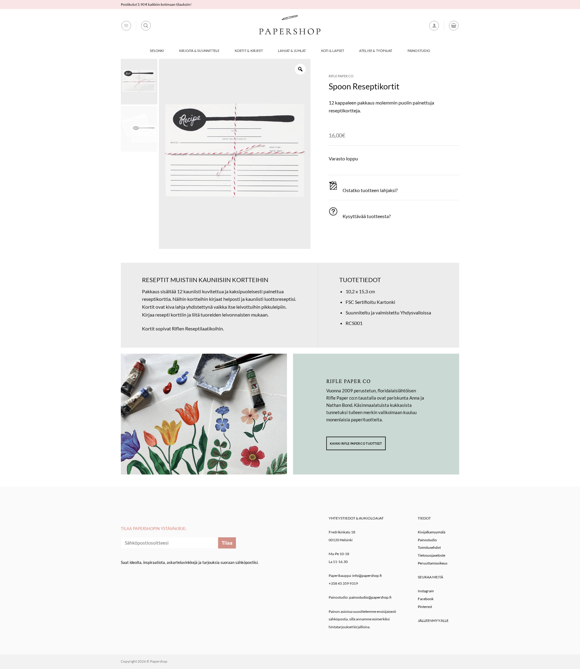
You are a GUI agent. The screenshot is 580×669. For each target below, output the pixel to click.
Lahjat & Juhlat (292, 51)
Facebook (425, 599)
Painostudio (419, 51)
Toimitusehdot (429, 547)
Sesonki (157, 51)
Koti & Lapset (332, 51)
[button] (126, 26)
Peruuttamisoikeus (432, 563)
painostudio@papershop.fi (370, 597)
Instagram (426, 591)
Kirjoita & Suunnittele (199, 51)
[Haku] (146, 26)
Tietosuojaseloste (431, 555)
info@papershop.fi (367, 575)
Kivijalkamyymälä (431, 532)
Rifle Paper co (341, 76)
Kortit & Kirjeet (249, 51)
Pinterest (425, 606)
